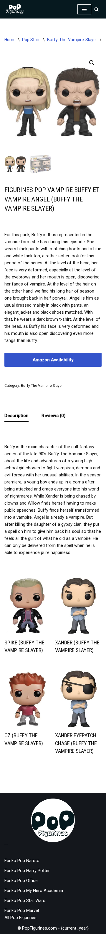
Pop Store (31, 39)
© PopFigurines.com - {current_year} (53, 928)
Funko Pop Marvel (21, 910)
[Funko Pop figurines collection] (14, 9)
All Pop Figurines (20, 917)
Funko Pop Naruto (21, 860)
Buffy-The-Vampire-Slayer (72, 39)
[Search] (96, 9)
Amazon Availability (53, 359)
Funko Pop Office (21, 880)
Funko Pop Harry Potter (27, 870)
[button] (92, 63)
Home (10, 39)
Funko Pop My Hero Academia (33, 890)
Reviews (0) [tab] (54, 415)
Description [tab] (16, 415)
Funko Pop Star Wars (24, 900)
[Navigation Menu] (84, 9)
